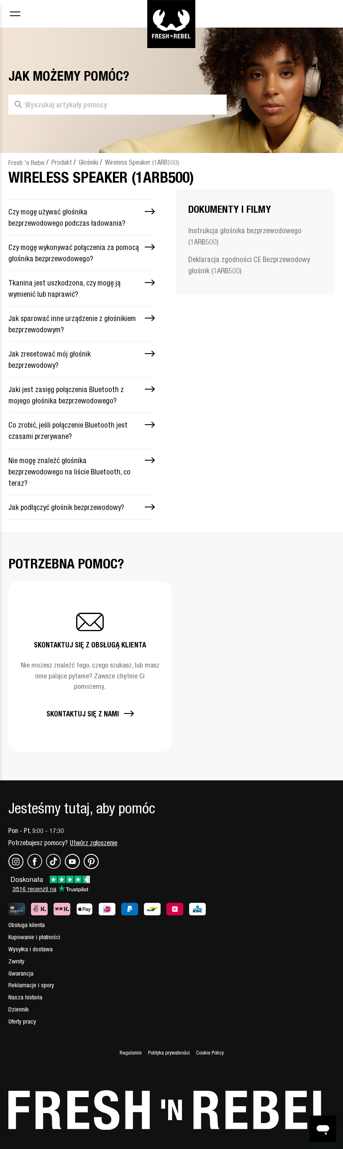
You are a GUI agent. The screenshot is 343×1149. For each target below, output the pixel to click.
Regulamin (131, 1053)
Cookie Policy (210, 1053)
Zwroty (16, 961)
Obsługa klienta (26, 924)
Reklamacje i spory (31, 984)
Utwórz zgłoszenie (94, 842)
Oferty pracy (22, 1021)
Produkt (61, 162)
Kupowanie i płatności (34, 936)
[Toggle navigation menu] (15, 15)
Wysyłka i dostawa (30, 949)
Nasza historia (25, 997)
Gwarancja (20, 973)
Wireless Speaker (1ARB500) (142, 162)
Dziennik (18, 1009)
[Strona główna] (171, 14)
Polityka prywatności (169, 1053)
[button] (90, 666)
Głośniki (88, 162)
